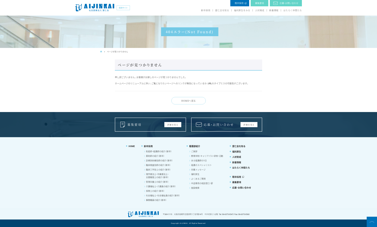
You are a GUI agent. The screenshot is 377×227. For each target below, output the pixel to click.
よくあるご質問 (198, 178)
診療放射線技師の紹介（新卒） (159, 160)
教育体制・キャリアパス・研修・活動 (207, 156)
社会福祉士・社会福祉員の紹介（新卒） (163, 195)
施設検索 (195, 187)
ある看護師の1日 (199, 160)
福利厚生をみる (242, 10)
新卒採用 (205, 10)
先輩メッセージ (198, 169)
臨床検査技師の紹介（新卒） (158, 165)
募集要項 (259, 3)
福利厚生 (195, 174)
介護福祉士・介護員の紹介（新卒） (161, 186)
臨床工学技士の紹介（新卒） (158, 169)
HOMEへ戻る (188, 100)
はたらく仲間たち (292, 10)
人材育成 (259, 10)
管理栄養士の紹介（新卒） (157, 181)
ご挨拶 (194, 151)
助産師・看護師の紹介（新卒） (159, 151)
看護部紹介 (194, 146)
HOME (132, 146)
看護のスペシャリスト (201, 165)
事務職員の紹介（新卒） (156, 200)
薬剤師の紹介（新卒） (155, 156)
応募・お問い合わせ (289, 3)
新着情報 (273, 10)
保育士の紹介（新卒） (155, 191)
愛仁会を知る (222, 10)
